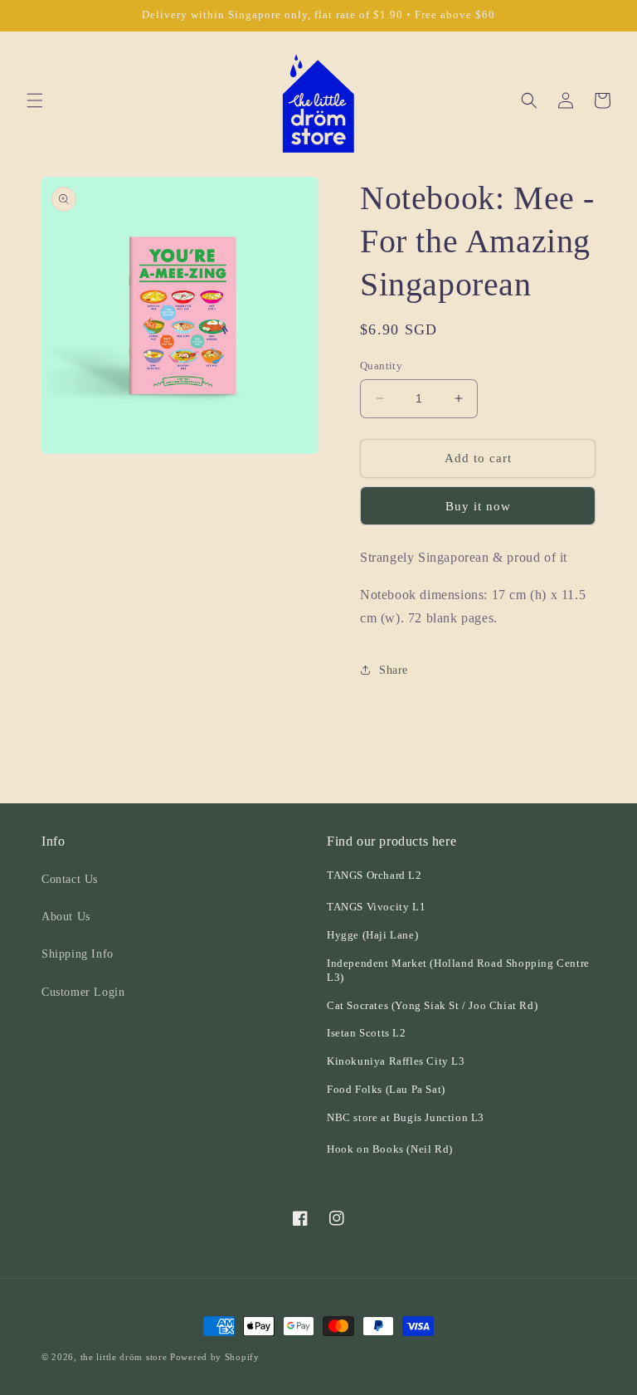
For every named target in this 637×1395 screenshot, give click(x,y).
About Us (65, 916)
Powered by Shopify (215, 1357)
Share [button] (393, 670)
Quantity (381, 365)
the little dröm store (124, 1357)
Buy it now (478, 506)
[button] (35, 100)
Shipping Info (77, 954)
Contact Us (69, 879)
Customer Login (82, 992)
